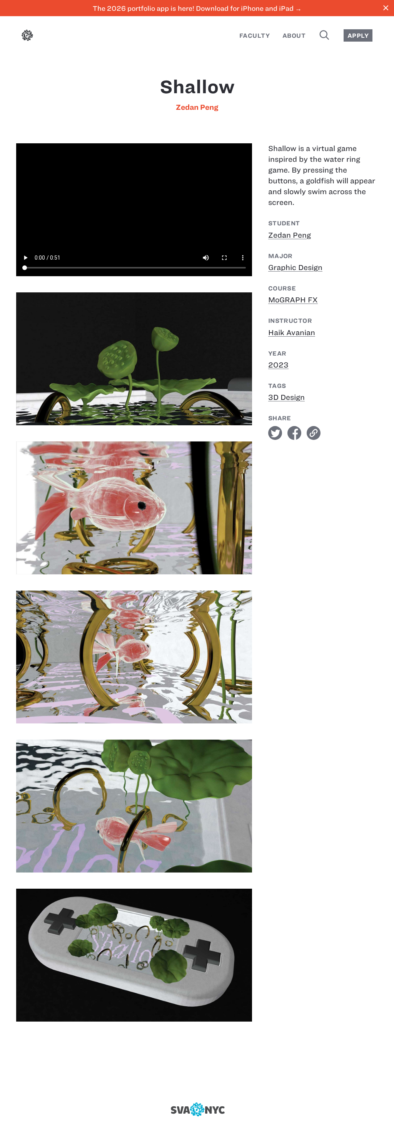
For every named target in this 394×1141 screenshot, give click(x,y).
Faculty (254, 35)
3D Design (286, 397)
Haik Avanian (291, 333)
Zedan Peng (197, 107)
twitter (275, 433)
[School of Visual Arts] (196, 1109)
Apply (358, 35)
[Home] (27, 36)
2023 (278, 365)
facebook (294, 433)
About (294, 35)
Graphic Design (295, 267)
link (314, 433)
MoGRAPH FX (293, 300)
